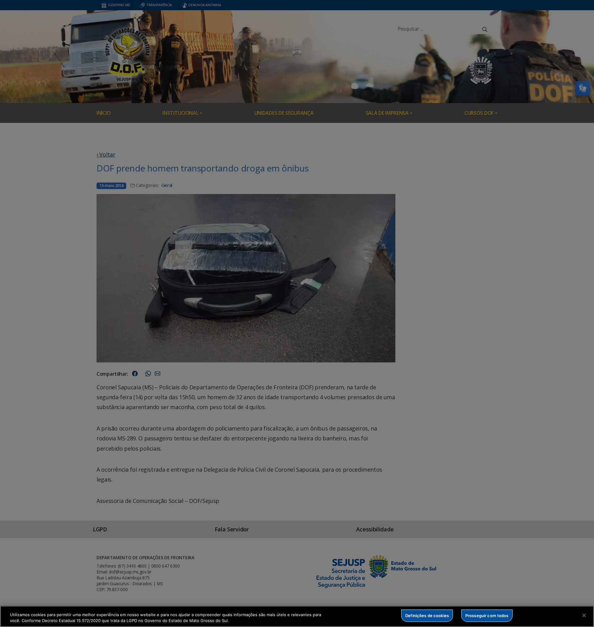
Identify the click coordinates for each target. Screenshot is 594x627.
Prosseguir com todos (487, 615)
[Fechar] (584, 615)
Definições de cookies (427, 615)
